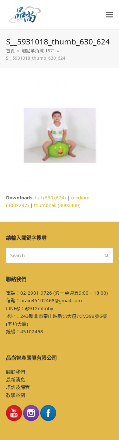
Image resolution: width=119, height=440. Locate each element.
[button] (109, 14)
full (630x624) (50, 197)
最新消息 (15, 379)
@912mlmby (39, 308)
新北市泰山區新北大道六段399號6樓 (68, 316)
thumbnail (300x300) (57, 205)
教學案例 (15, 395)
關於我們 (15, 372)
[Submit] (107, 255)
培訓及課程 (18, 387)
